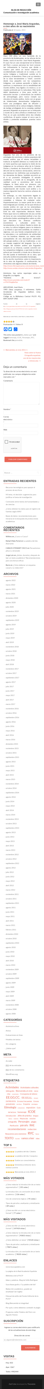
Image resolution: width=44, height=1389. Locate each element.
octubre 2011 (11, 899)
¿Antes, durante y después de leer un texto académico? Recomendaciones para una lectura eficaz (23, 558)
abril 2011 (10, 921)
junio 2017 (10, 691)
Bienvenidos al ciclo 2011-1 (15, 350)
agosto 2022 (11, 580)
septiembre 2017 (12, 678)
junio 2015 (10, 766)
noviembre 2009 (12, 969)
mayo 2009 (10, 992)
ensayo (36, 1098)
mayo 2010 (10, 956)
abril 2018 (10, 664)
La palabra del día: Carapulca (26, 1156)
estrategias (34, 1104)
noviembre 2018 (12, 647)
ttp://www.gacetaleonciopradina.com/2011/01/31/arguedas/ (20, 306)
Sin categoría (11, 1044)
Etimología (10, 1107)
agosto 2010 (11, 947)
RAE (32, 1125)
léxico (10, 1118)
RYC (32, 338)
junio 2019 (10, 633)
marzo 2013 (10, 850)
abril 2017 (10, 700)
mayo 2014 (10, 806)
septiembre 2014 (12, 793)
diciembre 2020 (12, 598)
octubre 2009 (11, 974)
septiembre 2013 (12, 828)
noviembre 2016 (12, 709)
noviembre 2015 (12, 748)
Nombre (7, 409)
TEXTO (9, 1138)
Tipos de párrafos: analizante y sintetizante (22, 1203)
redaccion (32, 1129)
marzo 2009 (10, 1000)
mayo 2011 (10, 916)
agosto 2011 (11, 908)
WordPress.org (12, 1074)
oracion (33, 1119)
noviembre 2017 (12, 669)
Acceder (9, 1061)
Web (5, 430)
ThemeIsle (31, 1384)
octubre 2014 (11, 788)
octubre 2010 (11, 938)
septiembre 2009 (12, 978)
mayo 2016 (10, 731)
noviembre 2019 (12, 611)
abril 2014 (10, 810)
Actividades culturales (29, 1088)
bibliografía (10, 1091)
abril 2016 (10, 735)
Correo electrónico (7, 419)
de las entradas (13, 1065)
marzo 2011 (10, 925)
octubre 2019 (11, 616)
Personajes (26, 338)
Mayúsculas (24, 1119)
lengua (35, 1116)
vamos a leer (27, 1138)
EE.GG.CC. (13, 1097)
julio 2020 (10, 607)
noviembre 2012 (12, 854)
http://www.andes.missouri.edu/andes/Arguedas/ (22, 268)
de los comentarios (15, 1070)
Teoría (37, 1134)
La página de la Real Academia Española (21, 1271)
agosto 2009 (11, 983)
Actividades (12, 1087)
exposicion (30, 1108)
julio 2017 (10, 686)
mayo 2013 (10, 841)
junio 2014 (10, 801)
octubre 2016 (11, 713)
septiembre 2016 (12, 717)
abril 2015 (10, 775)
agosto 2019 (11, 625)
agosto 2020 (11, 602)
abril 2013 (10, 846)
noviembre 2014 (12, 784)
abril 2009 (10, 996)
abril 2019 (10, 642)
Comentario (8, 381)
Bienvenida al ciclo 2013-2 (25, 1172)
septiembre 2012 (12, 863)
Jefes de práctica (24, 1116)
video (37, 1138)
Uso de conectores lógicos (16, 1199)
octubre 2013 (11, 824)
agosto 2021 (11, 589)
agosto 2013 (11, 832)
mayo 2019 (10, 638)
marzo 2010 (10, 965)
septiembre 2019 (12, 620)
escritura (19, 1104)
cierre (36, 1091)
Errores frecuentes (24, 1101)
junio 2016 (10, 726)
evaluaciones (21, 1108)
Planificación (14, 1126)
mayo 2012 (10, 881)
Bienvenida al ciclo (24, 1091)
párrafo (24, 1125)
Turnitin (17, 1138)
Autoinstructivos (12, 1026)
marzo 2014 (10, 815)
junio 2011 (10, 912)
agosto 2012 (11, 868)
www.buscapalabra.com (15, 1267)
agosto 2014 (11, 797)
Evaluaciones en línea (14, 1035)
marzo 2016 (10, 740)
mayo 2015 (10, 770)
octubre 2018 (11, 651)
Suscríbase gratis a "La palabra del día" (21, 1284)
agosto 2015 (11, 762)
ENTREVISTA (11, 1101)
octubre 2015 (11, 753)
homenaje (12, 338)
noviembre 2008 (12, 1005)
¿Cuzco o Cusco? (21, 536)
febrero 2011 (11, 930)
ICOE (19, 338)
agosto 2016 (11, 722)
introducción (11, 1116)
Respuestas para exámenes (15, 1134)
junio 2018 (10, 656)
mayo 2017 (10, 695)
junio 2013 (10, 837)
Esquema (26, 1104)
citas (8, 1094)
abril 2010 (10, 961)
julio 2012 (10, 872)
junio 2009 (10, 987)
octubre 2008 (11, 1009)
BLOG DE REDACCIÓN (21, 10)
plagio (33, 1122)
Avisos (8, 1031)
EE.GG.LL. (27, 1098)
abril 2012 (10, 885)
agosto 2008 (11, 1014)
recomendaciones (17, 1129)
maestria (16, 1118)
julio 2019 (10, 629)
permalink (18, 340)
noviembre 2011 (12, 894)
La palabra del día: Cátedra (25, 1152)
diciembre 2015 (12, 744)
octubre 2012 (11, 859)
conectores (15, 1094)
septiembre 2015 (12, 757)
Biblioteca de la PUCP (14, 1276)
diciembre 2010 (12, 934)
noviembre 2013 (12, 819)
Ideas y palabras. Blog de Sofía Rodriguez (22, 1280)
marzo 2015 (10, 779)
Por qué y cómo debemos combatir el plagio (23, 1308)
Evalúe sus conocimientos (25, 1160)
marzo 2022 (10, 585)
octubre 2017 (11, 673)
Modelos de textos (13, 1040)
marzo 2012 (10, 890)
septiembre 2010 (12, 943)
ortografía (12, 1122)
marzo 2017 (10, 704)
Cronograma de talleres (28, 1094)
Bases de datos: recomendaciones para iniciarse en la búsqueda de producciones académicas (22, 518)
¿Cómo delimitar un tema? (16, 1240)
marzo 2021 (10, 594)
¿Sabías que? (28, 335)
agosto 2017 (11, 682)
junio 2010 (10, 952)
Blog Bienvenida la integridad (17, 1303)
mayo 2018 (10, 660)
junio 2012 (10, 877)
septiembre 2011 (12, 903)
